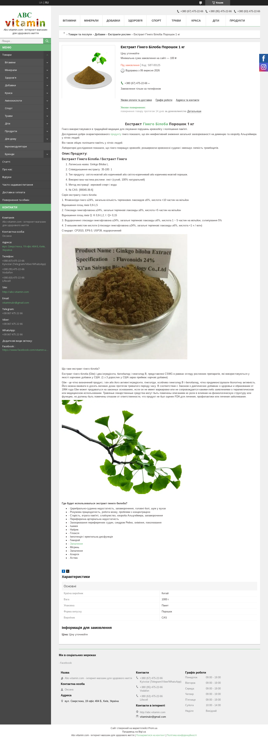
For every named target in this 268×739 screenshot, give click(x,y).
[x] (67, 571)
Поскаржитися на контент (150, 735)
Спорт (9, 108)
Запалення (76, 543)
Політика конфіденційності (182, 735)
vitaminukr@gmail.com (15, 302)
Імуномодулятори (16, 146)
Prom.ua (152, 728)
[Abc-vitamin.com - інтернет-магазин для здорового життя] (25, 18)
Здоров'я (10, 77)
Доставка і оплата (13, 192)
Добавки (10, 85)
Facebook (66, 663)
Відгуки (6, 177)
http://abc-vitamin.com (15, 292)
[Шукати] (47, 41)
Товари (7, 54)
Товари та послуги (80, 34)
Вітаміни (10, 62)
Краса (8, 93)
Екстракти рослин (119, 34)
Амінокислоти (13, 100)
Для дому (10, 139)
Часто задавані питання (17, 184)
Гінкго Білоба (155, 124)
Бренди (9, 154)
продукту (115, 134)
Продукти (11, 131)
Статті (6, 161)
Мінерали (11, 70)
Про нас (7, 169)
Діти (7, 123)
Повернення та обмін (15, 200)
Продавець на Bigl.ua (134, 731)
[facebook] (63, 571)
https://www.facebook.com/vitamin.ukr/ (25, 350)
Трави (9, 116)
